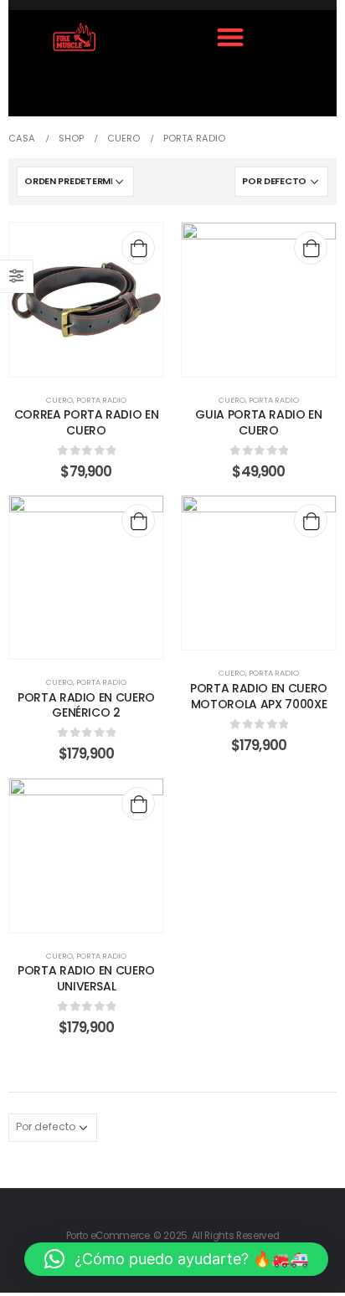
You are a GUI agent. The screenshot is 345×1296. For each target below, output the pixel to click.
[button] (230, 36)
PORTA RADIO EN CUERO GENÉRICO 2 (86, 705)
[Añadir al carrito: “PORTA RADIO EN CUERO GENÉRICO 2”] (138, 520)
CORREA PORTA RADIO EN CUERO (86, 422)
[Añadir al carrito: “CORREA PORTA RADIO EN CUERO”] (138, 248)
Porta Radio (101, 399)
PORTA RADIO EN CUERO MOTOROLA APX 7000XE (258, 696)
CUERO (59, 399)
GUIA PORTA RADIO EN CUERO (258, 422)
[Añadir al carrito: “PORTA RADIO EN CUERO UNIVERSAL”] (138, 803)
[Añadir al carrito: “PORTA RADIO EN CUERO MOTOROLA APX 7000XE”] (310, 520)
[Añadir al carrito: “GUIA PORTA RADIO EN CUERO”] (310, 248)
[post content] (86, 300)
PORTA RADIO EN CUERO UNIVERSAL (86, 978)
